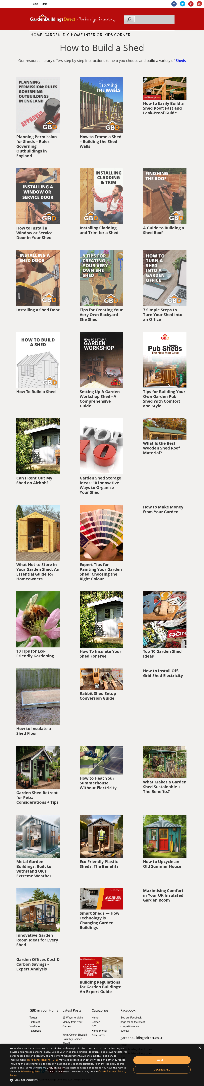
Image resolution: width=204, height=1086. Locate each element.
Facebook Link (174, 4)
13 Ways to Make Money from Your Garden (73, 1022)
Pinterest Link (191, 4)
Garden (52, 34)
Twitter (33, 1017)
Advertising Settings (32, 1071)
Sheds (181, 60)
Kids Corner (117, 34)
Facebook (35, 1030)
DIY (66, 34)
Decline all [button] (162, 1069)
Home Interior (86, 34)
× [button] (199, 1047)
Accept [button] (162, 1060)
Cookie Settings (107, 1071)
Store (44, 4)
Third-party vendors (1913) (42, 1059)
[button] (69, 1080)
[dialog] (102, 1065)
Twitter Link (182, 4)
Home (34, 4)
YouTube (34, 1026)
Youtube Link (199, 4)
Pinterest (34, 1021)
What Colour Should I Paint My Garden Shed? (75, 1039)
